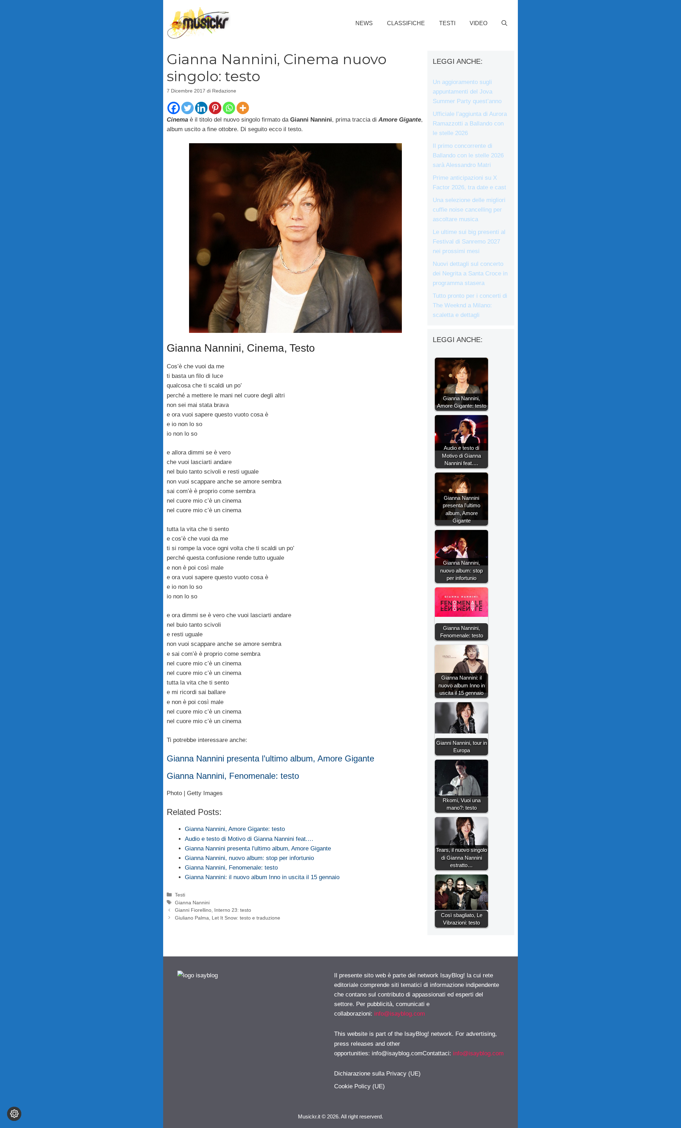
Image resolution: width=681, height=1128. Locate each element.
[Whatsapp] (229, 108)
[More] (243, 108)
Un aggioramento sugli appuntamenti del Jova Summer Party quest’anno (467, 92)
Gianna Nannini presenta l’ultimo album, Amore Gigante (270, 758)
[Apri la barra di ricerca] (504, 23)
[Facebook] (173, 108)
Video (478, 23)
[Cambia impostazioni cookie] (14, 1114)
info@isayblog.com (399, 1013)
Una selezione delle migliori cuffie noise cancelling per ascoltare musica (469, 210)
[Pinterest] (215, 108)
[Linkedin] (201, 108)
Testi (447, 23)
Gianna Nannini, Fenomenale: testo (233, 776)
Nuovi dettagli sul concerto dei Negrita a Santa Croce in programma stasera (470, 273)
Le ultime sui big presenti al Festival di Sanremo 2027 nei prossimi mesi (469, 242)
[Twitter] (187, 108)
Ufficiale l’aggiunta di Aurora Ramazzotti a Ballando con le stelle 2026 (470, 123)
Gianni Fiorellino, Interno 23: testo (213, 910)
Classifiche (406, 23)
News (364, 23)
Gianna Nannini (192, 902)
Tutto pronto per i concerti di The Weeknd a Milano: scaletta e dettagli (470, 305)
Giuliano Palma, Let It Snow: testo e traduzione (227, 918)
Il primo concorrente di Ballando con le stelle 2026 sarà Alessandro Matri (468, 155)
